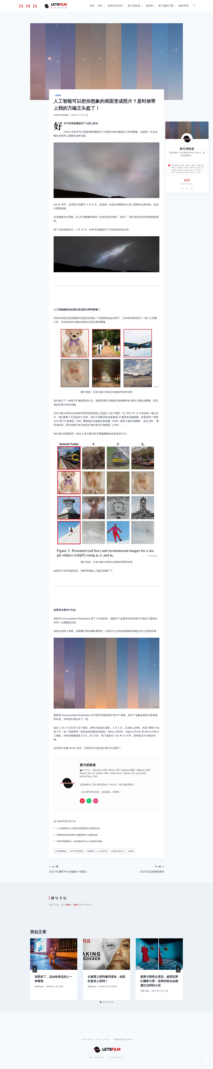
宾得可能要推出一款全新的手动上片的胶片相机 (79, 841)
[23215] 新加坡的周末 (152, 869)
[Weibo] (182, 188)
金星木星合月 (118, 851)
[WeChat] (187, 188)
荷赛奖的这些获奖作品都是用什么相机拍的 (77, 834)
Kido (41, 986)
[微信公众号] (89, 800)
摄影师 (57, 618)
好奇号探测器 (70, 123)
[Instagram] (95, 800)
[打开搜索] (194, 5)
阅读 (131, 851)
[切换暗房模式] (206, 1061)
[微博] (82, 800)
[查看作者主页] (187, 139)
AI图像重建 (60, 851)
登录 (68, 905)
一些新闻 (57, 95)
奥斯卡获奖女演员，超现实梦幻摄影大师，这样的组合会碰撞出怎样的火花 (159, 981)
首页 (92, 5)
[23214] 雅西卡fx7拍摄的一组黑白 (68, 869)
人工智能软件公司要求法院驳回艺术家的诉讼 (78, 828)
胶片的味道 (63, 115)
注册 (75, 905)
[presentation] (53, 954)
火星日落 (102, 851)
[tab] (100, 1002)
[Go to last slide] (34, 969)
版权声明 (184, 5)
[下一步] (178, 969)
